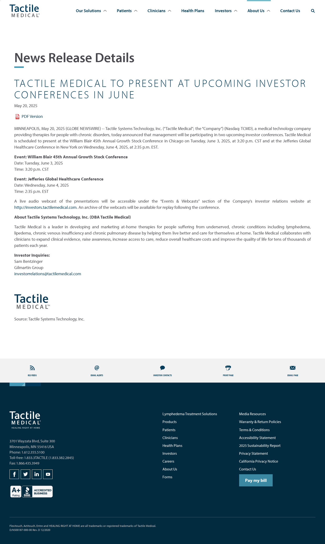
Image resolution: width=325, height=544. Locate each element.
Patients (124, 10)
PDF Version (32, 116)
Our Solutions (88, 10)
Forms (167, 476)
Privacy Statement (253, 453)
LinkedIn (36, 474)
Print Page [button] (228, 375)
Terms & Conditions (254, 429)
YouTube (48, 474)
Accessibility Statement (257, 437)
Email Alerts (97, 375)
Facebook (14, 474)
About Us (256, 10)
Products (169, 421)
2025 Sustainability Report (260, 445)
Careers (168, 461)
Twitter (25, 474)
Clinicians (157, 10)
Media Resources (252, 413)
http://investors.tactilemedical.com (45, 207)
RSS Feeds (32, 375)
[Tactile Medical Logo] (24, 10)
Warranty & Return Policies (260, 421)
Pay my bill (256, 480)
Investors (223, 10)
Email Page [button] (292, 375)
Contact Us (290, 10)
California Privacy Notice (258, 461)
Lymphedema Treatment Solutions (189, 413)
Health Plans (192, 10)
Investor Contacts (162, 375)
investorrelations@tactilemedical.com (47, 273)
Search (312, 10)
